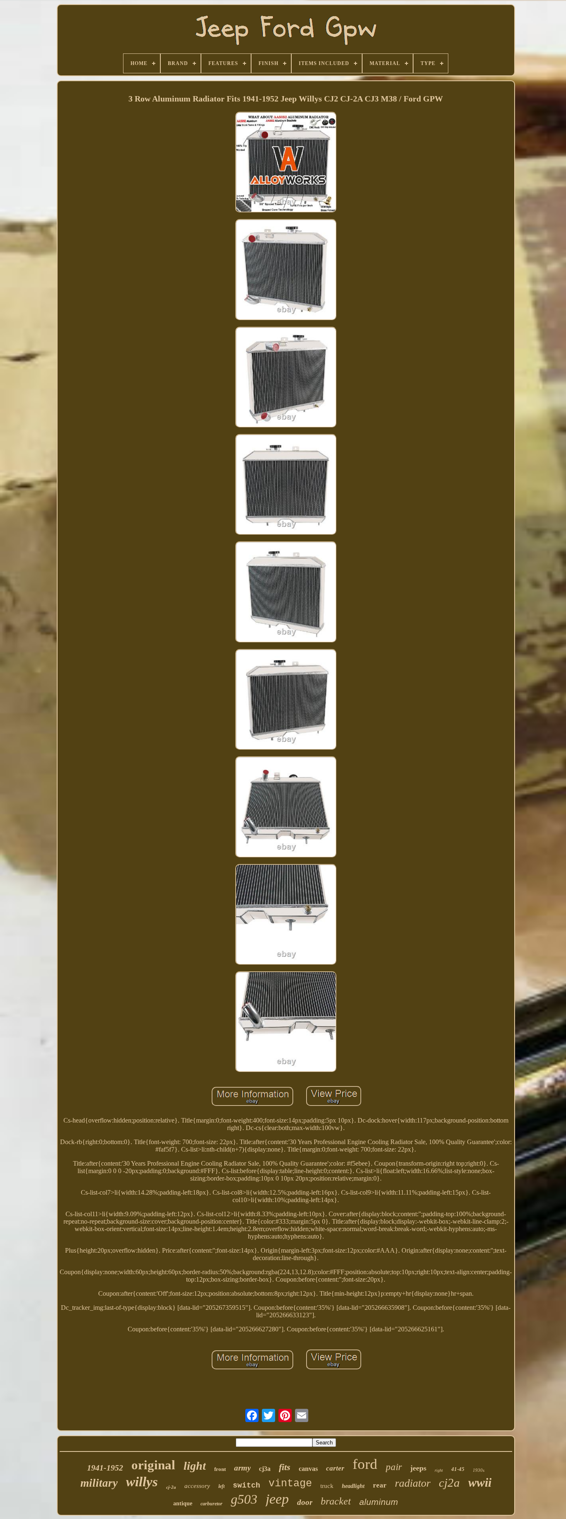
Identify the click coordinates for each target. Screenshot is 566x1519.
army (242, 1467)
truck (327, 1486)
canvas (308, 1468)
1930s (478, 1470)
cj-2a (171, 1487)
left (221, 1486)
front (220, 1469)
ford (365, 1464)
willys (142, 1481)
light (195, 1465)
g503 (244, 1499)
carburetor (212, 1504)
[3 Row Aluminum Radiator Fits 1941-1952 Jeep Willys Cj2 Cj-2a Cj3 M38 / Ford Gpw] (286, 163)
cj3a (265, 1468)
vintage (290, 1484)
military (99, 1483)
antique (182, 1503)
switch (246, 1485)
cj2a (449, 1482)
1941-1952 (105, 1467)
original (153, 1465)
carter (335, 1468)
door (304, 1502)
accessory (197, 1486)
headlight (353, 1486)
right (439, 1470)
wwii (479, 1482)
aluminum (378, 1502)
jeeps (418, 1468)
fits (284, 1467)
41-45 (457, 1469)
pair (394, 1467)
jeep (277, 1499)
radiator (413, 1483)
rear (380, 1485)
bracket (336, 1501)
